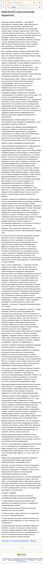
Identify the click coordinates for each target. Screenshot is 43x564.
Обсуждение (8, 7)
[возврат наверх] (21, 548)
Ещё (13, 7)
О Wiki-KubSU (32, 560)
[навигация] (3, 3)
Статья (4, 7)
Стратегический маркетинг (19, 541)
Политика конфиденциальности (17, 560)
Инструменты (39, 7)
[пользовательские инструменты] (39, 3)
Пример (33, 541)
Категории (5, 541)
